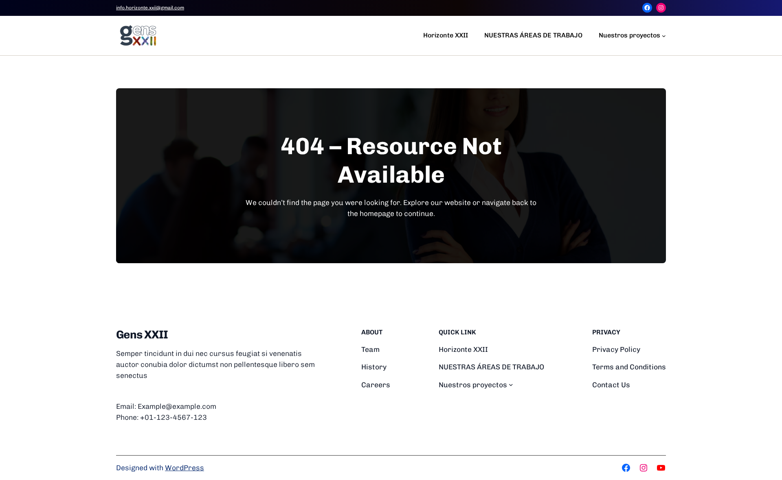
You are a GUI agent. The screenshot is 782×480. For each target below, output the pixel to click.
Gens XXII (142, 334)
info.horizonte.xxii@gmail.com (150, 8)
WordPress (184, 467)
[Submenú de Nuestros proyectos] (664, 35)
